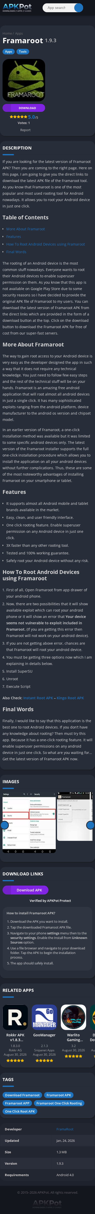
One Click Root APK (20, 1111)
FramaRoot (64, 1129)
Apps (19, 33)
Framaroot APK (59, 1095)
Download (27, 108)
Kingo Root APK (70, 697)
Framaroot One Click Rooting (59, 1103)
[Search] (78, 7)
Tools (23, 51)
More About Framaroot (25, 228)
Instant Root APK (38, 697)
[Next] (90, 825)
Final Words (16, 251)
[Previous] (4, 825)
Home (7, 33)
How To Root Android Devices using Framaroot (45, 244)
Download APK (29, 890)
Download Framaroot (22, 1095)
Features (13, 236)
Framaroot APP (17, 1103)
